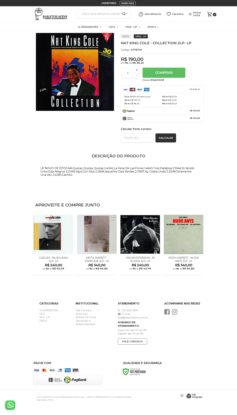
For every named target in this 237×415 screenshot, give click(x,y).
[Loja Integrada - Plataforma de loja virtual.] (194, 396)
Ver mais (54, 271)
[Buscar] (122, 14)
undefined (108, 3)
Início (125, 36)
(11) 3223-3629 (129, 310)
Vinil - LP (141, 36)
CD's (42, 313)
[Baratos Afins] (53, 14)
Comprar (164, 73)
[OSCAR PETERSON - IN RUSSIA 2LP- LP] (140, 245)
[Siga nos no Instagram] (175, 312)
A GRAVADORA (48, 310)
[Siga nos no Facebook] (167, 312)
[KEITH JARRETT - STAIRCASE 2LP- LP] (97, 245)
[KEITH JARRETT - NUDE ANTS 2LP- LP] (183, 245)
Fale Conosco (84, 310)
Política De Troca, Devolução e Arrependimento (86, 321)
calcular (166, 137)
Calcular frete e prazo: (136, 129)
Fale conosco (132, 341)
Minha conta (197, 14)
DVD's (43, 320)
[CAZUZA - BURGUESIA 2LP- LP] (53, 245)
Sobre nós (82, 313)
